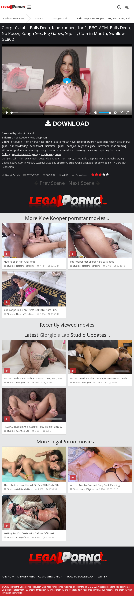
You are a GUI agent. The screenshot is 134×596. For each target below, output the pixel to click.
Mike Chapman (38, 137)
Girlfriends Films (24, 489)
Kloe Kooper (20, 137)
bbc (112, 141)
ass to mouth (61, 141)
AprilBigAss (88, 489)
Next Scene (82, 183)
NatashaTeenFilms (25, 265)
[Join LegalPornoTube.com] (127, 7)
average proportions (83, 141)
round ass (55, 150)
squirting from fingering (25, 154)
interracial (103, 146)
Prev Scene (51, 183)
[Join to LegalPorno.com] (67, 209)
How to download (80, 576)
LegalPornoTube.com (14, 7)
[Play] (7, 112)
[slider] (47, 112)
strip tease (47, 154)
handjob (71, 146)
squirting (92, 150)
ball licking (102, 141)
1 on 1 (27, 141)
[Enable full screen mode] (127, 112)
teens (58, 154)
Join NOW (8, 576)
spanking (80, 150)
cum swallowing (19, 146)
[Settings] (115, 112)
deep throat (36, 146)
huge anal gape (87, 146)
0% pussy (16, 141)
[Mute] (95, 112)
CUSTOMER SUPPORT (51, 576)
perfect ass (20, 150)
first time (50, 146)
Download (81, 175)
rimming (33, 150)
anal (36, 141)
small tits (68, 150)
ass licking (46, 141)
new (9, 150)
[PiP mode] (121, 112)
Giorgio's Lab (12, 175)
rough (44, 150)
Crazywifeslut (22, 537)
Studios (10, 265)
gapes (61, 146)
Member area (26, 576)
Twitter (101, 576)
